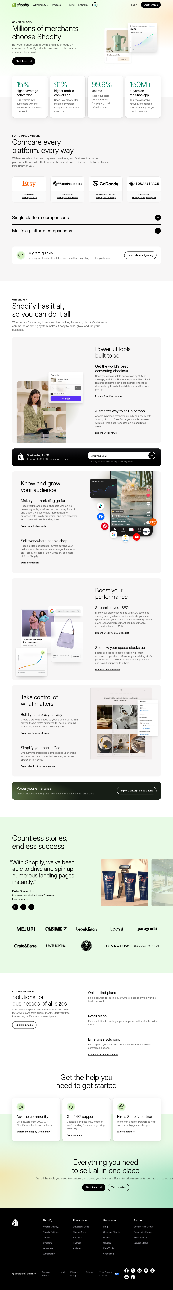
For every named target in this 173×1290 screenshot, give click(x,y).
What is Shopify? (51, 1226)
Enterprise (83, 5)
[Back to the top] (15, 1222)
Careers (46, 1237)
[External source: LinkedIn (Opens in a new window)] (126, 1277)
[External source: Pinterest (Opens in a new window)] (133, 1277)
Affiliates (77, 1248)
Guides (106, 1237)
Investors (47, 1243)
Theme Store (79, 1232)
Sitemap (90, 1272)
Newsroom (48, 1248)
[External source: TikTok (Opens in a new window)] (152, 1270)
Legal (62, 1272)
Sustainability (49, 1253)
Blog (105, 1226)
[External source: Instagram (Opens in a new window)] (146, 1270)
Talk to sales (118, 1187)
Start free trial (24, 61)
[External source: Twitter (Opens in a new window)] (133, 1270)
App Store (78, 1237)
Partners (77, 1243)
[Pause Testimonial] (23, 907)
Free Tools (108, 1248)
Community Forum (143, 1232)
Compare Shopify (111, 1232)
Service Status (141, 1243)
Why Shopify (39, 5)
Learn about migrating (140, 255)
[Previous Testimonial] (15, 907)
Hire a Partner (140, 1237)
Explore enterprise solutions (136, 790)
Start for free (151, 5)
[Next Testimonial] (31, 907)
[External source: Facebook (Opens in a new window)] (126, 1270)
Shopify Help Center (143, 1226)
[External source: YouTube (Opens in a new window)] (139, 1270)
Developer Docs (81, 1226)
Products (56, 5)
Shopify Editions (51, 1232)
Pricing (71, 5)
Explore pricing (24, 1025)
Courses (107, 1243)
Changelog (108, 1253)
